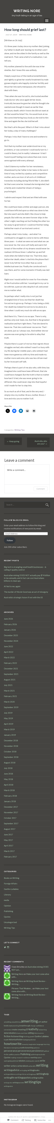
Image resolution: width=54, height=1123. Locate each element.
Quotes (7, 917)
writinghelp (42, 1073)
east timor (24, 1033)
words (37, 1061)
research (20, 1057)
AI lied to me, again (12, 586)
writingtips (33, 1082)
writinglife (9, 1077)
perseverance (10, 1050)
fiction (7, 1036)
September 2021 (11, 674)
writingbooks (33, 1070)
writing (42, 1065)
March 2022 (9, 657)
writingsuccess (18, 1083)
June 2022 (8, 646)
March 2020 (9, 702)
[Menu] (47, 20)
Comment (40, 489)
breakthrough (24, 1026)
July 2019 (8, 713)
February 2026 (10, 624)
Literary (7, 894)
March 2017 (9, 851)
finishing (26, 1036)
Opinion (7, 905)
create (14, 1029)
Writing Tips (19, 430)
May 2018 (8, 779)
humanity (25, 1044)
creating (22, 1029)
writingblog (23, 1070)
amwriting (29, 1021)
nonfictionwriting (26, 1048)
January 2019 (10, 735)
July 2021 (8, 685)
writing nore (27, 11)
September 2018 (11, 757)
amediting (7, 1022)
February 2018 (10, 796)
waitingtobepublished (11, 1061)
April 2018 (8, 785)
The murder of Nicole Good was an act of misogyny (26, 592)
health (6, 1040)
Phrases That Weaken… (22, 988)
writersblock (22, 1066)
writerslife (32, 1066)
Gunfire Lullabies (11, 889)
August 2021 (9, 679)
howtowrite (12, 1044)
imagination (32, 1044)
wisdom (22, 1061)
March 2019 (9, 729)
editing (31, 1033)
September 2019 (11, 707)
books (6, 1026)
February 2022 (10, 663)
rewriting (33, 1057)
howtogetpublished (29, 1040)
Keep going (13, 441)
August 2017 (9, 829)
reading (13, 1057)
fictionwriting (17, 1036)
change (33, 1026)
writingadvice (11, 1069)
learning (47, 1044)
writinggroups (31, 1074)
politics (11, 1054)
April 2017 (8, 845)
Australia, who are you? (41, 442)
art (39, 1021)
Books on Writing (11, 878)
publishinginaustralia (38, 1054)
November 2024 (11, 641)
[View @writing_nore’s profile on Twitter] (5, 947)
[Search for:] (27, 504)
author (44, 1022)
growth (32, 1036)
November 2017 (11, 812)
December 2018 (11, 740)
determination (10, 1033)
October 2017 (10, 818)
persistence (37, 1050)
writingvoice (8, 1086)
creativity (32, 1029)
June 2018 (8, 773)
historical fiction (16, 1039)
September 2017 (11, 823)
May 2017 (8, 840)
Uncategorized (10, 922)
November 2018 (11, 746)
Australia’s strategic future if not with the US (23, 597)
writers (14, 1066)
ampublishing (16, 1022)
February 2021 (10, 696)
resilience (26, 1057)
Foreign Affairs (10, 883)
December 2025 (11, 635)
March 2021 (9, 690)
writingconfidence (10, 1074)
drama (18, 1033)
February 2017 (10, 856)
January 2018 (10, 801)
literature (7, 1048)
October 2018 (10, 751)
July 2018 (8, 768)
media (6, 900)
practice (17, 1054)
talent (40, 1057)
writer (7, 1065)
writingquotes (23, 1077)
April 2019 (8, 724)
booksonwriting (14, 1026)
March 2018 (9, 790)
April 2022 (8, 652)
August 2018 (9, 762)
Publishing (8, 911)
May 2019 (8, 718)
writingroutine (37, 1078)
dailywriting (43, 1030)
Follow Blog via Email (16, 520)
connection (7, 1030)
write (42, 1060)
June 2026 (8, 619)
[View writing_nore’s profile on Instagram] (8, 947)
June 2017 (8, 834)
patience (37, 1048)
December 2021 (11, 668)
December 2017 (11, 807)
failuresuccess (39, 1033)
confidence (40, 1026)
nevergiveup (15, 1048)
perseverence (24, 1050)
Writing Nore (25, 35)
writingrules (8, 1082)
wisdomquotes (30, 1061)
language (40, 1044)
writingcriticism (21, 1074)
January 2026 (10, 630)
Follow (10, 540)
